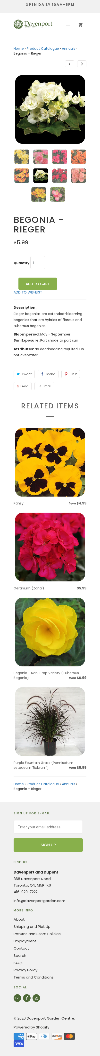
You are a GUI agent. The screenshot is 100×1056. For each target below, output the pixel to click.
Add (25, 386)
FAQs (18, 962)
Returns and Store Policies (37, 933)
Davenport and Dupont (36, 872)
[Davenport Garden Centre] (33, 25)
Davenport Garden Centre (50, 1018)
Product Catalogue (43, 48)
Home (19, 48)
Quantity (21, 263)
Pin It (73, 374)
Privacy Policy (25, 969)
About (19, 919)
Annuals (68, 48)
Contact (21, 948)
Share (50, 374)
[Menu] (68, 25)
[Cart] (80, 25)
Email (47, 386)
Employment (25, 941)
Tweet (27, 374)
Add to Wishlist (28, 292)
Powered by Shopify (31, 1027)
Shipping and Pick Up (32, 926)
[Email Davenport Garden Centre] (17, 998)
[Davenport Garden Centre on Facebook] (27, 998)
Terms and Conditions (34, 977)
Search (20, 955)
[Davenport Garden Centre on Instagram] (36, 998)
